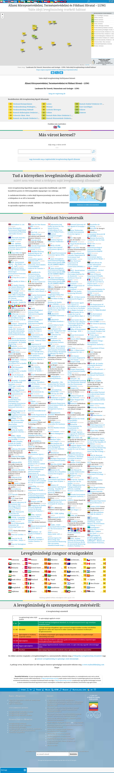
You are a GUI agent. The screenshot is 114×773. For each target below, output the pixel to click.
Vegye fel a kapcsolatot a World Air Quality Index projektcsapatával (24, 701)
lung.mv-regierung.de (57, 93)
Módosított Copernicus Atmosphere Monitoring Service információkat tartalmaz (64, 726)
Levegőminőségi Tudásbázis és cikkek (21, 712)
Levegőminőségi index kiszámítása (20, 725)
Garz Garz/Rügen (84, 107)
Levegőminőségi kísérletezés (18, 713)
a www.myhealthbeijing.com (93, 665)
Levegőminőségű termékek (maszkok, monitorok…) (25, 729)
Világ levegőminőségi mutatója (50, 678)
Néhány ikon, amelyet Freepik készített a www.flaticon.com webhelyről (60, 730)
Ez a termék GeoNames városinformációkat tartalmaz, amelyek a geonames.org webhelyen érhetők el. (64, 715)
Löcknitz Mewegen (52, 110)
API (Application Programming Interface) (22, 730)
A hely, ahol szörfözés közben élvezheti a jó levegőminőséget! (61, 742)
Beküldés (73, 754)
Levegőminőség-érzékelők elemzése (20, 715)
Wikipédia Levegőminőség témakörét (87, 656)
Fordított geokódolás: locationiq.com (58, 736)
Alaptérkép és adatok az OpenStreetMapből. (61, 738)
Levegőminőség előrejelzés (17, 727)
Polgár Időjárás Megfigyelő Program (58, 722)
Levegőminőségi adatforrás (17, 723)
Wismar (47, 107)
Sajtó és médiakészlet (15, 703)
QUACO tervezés (52, 745)
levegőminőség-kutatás (18, 707)
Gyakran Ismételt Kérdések (20, 719)
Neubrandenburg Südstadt (21, 110)
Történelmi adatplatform (17, 732)
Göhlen (47, 112)
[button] (2, 14)
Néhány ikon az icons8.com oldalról (58, 733)
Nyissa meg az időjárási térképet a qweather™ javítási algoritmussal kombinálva (64, 719)
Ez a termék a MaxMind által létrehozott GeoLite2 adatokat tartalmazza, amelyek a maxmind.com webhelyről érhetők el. (63, 709)
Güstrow (81, 112)
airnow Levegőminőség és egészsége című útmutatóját (57, 659)
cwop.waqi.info (78, 722)
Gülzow (80, 110)
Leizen (47, 104)
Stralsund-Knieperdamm (21, 104)
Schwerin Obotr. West (20, 115)
